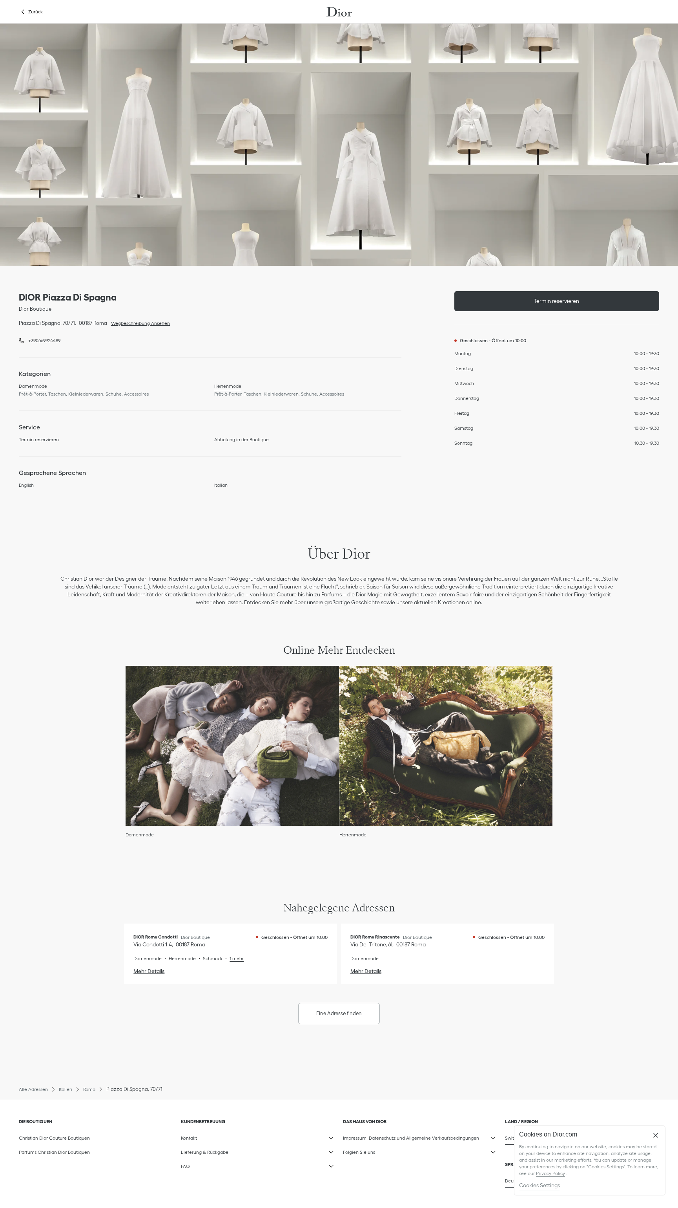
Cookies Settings (539, 1185)
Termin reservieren (556, 301)
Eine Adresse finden (339, 1013)
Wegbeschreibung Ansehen (138, 322)
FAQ (220, 1165)
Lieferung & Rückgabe (220, 1151)
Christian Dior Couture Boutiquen (54, 1137)
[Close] (655, 1135)
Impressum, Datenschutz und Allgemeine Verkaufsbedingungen (411, 1136)
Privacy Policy (550, 1173)
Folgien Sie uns (382, 1151)
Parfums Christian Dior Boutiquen (54, 1152)
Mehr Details (148, 971)
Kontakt (220, 1136)
